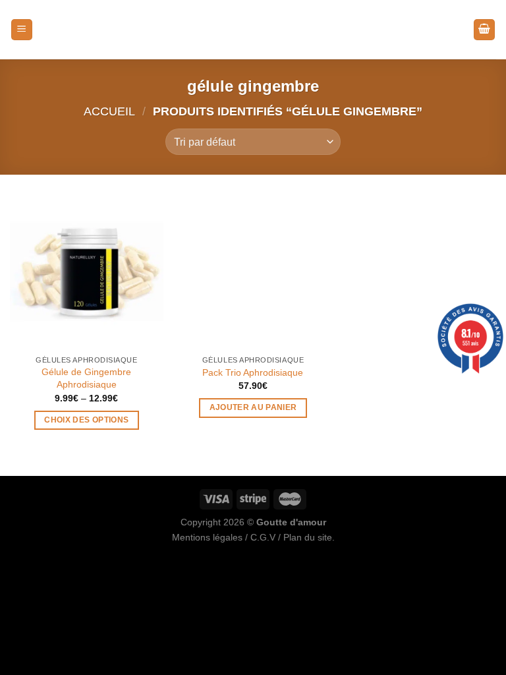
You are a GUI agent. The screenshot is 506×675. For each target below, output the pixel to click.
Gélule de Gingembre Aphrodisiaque (86, 378)
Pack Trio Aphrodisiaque (252, 372)
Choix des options (86, 420)
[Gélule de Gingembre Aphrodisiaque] (86, 271)
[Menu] (21, 30)
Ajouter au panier (253, 407)
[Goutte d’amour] (253, 29)
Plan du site (307, 537)
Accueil (109, 111)
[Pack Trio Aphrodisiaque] (252, 271)
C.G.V (262, 537)
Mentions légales (207, 537)
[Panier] (484, 30)
